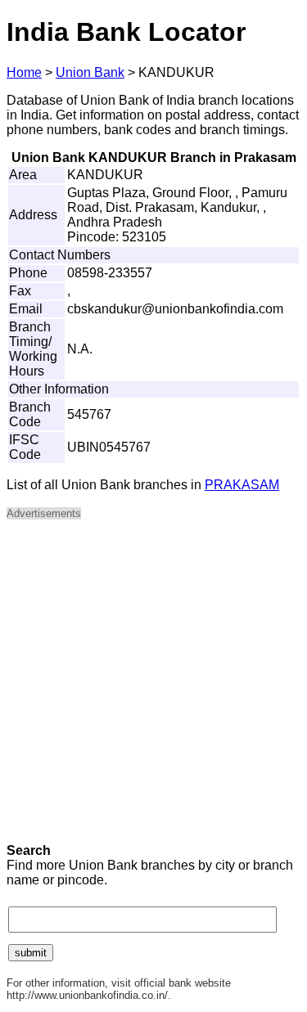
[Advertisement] (153, 686)
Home (24, 72)
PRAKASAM (242, 485)
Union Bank (90, 72)
